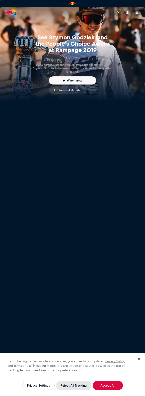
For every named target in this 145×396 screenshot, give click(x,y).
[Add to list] (92, 90)
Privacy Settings (38, 385)
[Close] (139, 359)
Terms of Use (23, 365)
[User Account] (127, 12)
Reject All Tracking (74, 385)
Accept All (107, 385)
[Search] (118, 12)
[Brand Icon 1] (72, 3)
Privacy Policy (115, 361)
